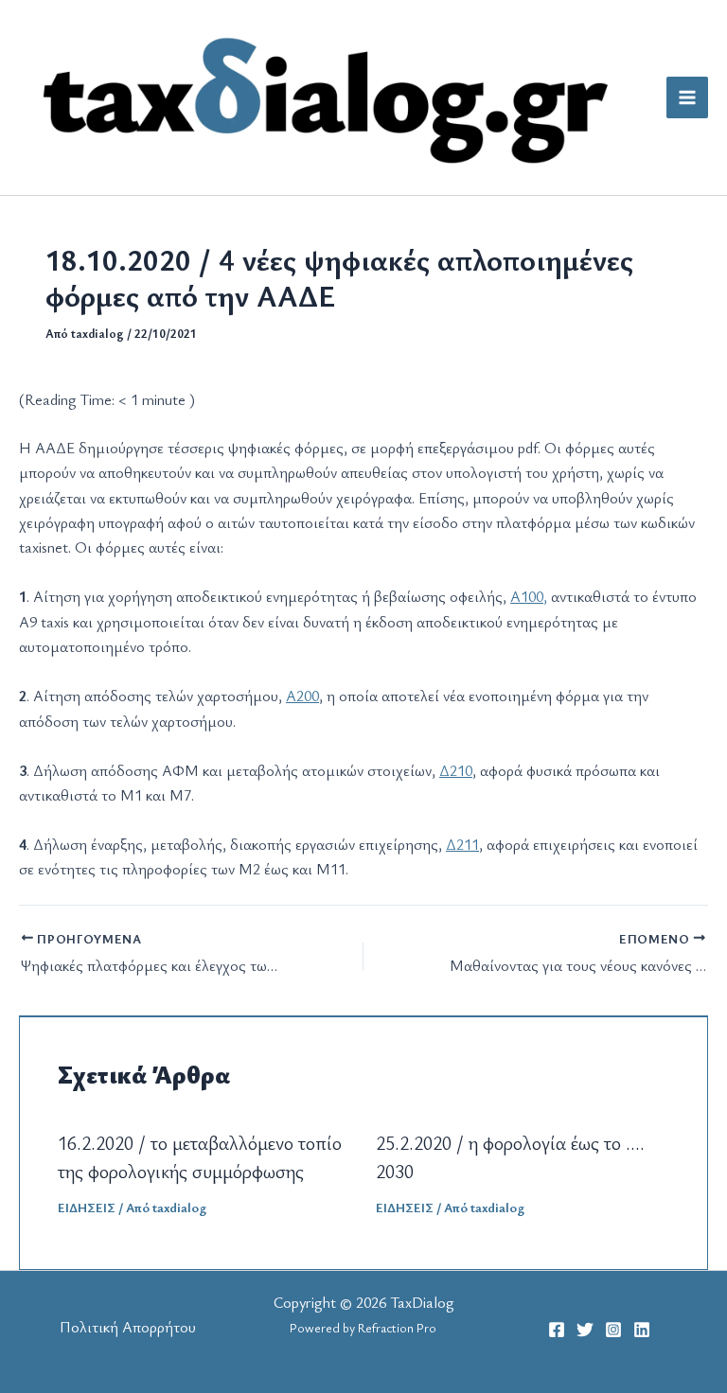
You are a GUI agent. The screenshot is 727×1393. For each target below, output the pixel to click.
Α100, (528, 596)
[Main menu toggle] (687, 97)
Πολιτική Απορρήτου (128, 1326)
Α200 (302, 695)
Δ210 (455, 770)
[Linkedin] (641, 1329)
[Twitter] (585, 1329)
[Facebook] (556, 1329)
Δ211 (462, 844)
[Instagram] (613, 1329)
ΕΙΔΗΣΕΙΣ (86, 1207)
